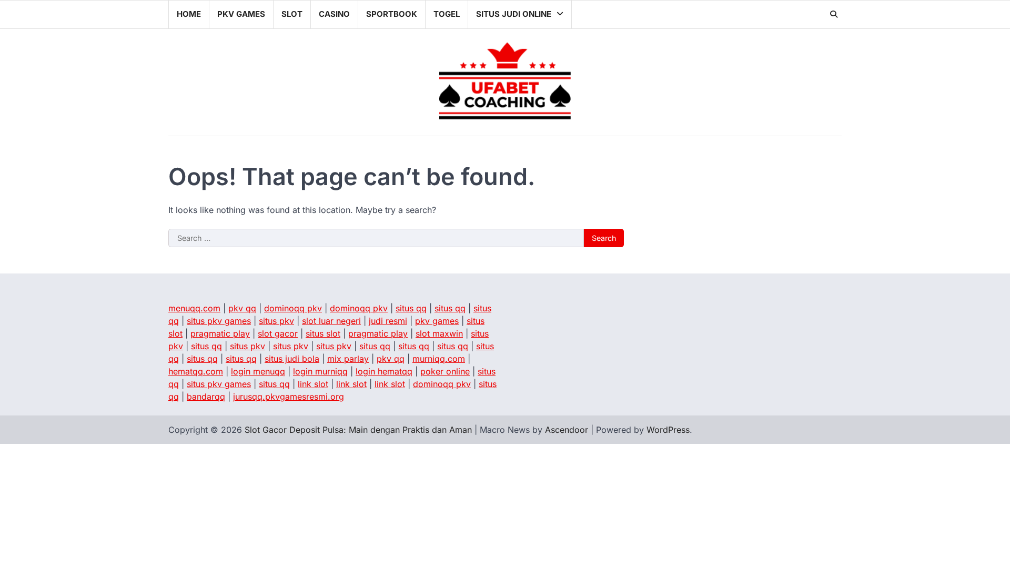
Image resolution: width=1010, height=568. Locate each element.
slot (291, 14)
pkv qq (242, 308)
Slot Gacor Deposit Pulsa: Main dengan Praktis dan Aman (358, 429)
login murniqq (320, 371)
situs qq (411, 308)
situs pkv (276, 321)
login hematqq (384, 371)
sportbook (391, 14)
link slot (313, 384)
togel (446, 14)
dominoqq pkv (293, 308)
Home (189, 14)
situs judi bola (292, 358)
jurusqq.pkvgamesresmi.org (288, 396)
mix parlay (348, 358)
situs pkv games (219, 321)
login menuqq (258, 371)
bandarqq (206, 396)
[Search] (834, 14)
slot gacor (278, 333)
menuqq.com (194, 308)
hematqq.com (195, 371)
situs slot (323, 333)
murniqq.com (438, 358)
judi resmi (388, 321)
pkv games (241, 14)
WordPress (668, 429)
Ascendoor (566, 429)
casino (334, 14)
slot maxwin (439, 333)
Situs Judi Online (513, 14)
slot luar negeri (331, 321)
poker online (445, 371)
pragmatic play (220, 333)
